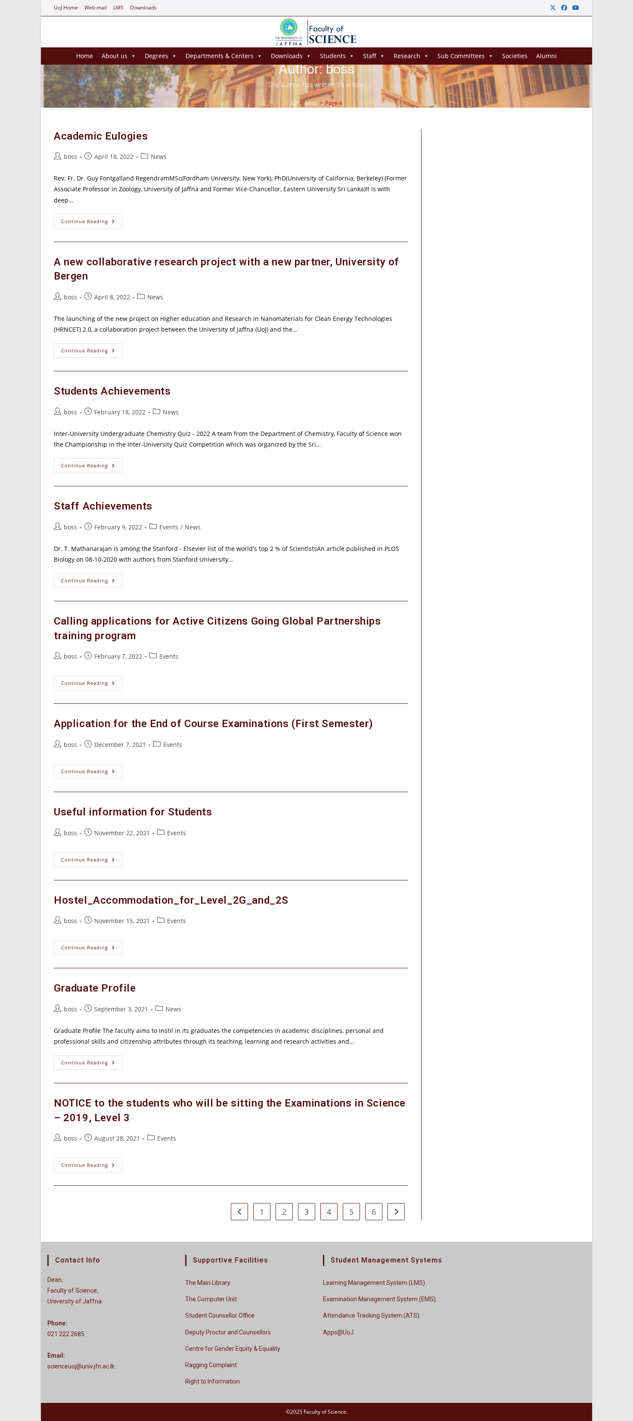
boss (70, 156)
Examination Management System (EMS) (379, 1299)
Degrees (156, 56)
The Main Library (207, 1282)
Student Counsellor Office (219, 1315)
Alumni (546, 56)
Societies (515, 56)
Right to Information (212, 1381)
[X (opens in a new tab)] (553, 7)
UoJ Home (66, 7)
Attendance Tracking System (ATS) (371, 1315)
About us (114, 56)
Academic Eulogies (101, 136)
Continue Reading (91, 223)
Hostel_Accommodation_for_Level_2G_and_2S (171, 900)
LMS (118, 7)
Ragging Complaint (211, 1365)
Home (84, 56)
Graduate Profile (95, 988)
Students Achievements (112, 391)
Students (333, 56)
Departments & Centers (220, 56)
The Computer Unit (211, 1299)
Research (407, 56)
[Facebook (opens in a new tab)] (564, 7)
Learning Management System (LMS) (374, 1282)
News (159, 156)
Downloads (143, 7)
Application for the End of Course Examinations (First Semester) (213, 724)
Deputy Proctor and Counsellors (228, 1332)
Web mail (95, 7)
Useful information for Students (133, 812)
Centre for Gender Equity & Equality (232, 1348)
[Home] (294, 103)
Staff (369, 56)
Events (168, 527)
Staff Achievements (103, 506)
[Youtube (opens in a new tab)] (574, 7)
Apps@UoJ (338, 1332)
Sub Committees (461, 56)
